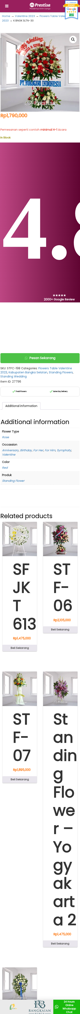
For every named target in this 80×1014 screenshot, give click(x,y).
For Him (50, 450)
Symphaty (64, 450)
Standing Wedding (13, 376)
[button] (73, 39)
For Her (38, 450)
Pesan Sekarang (42, 358)
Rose (5, 437)
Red (5, 468)
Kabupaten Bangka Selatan (28, 372)
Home (6, 16)
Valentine (8, 455)
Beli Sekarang (20, 648)
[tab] (21, 406)
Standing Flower (13, 481)
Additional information (21, 406)
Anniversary (10, 450)
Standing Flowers (61, 372)
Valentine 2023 (25, 16)
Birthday (26, 450)
